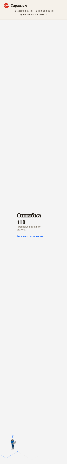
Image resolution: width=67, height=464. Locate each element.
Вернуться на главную (30, 236)
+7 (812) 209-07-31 (44, 11)
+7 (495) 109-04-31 (23, 11)
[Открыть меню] (61, 5)
